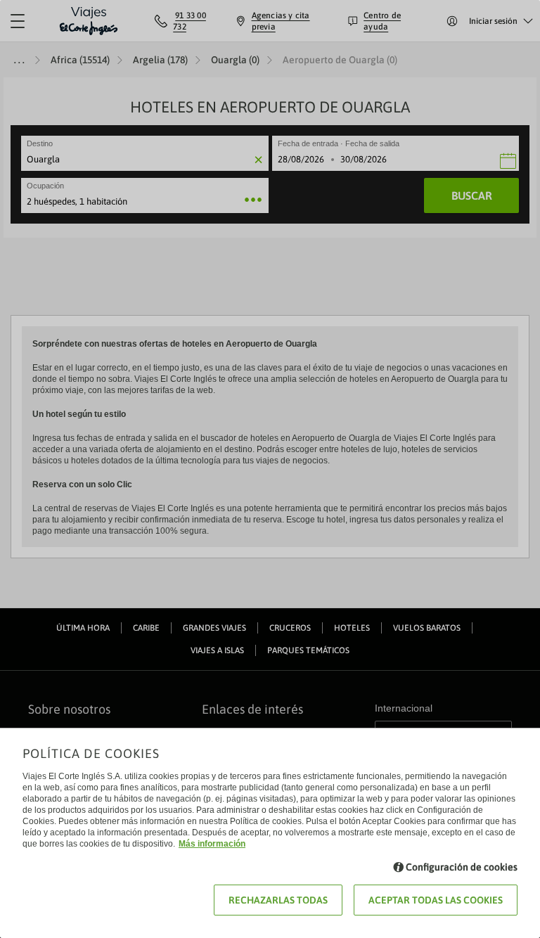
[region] (270, 469)
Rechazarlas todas (278, 900)
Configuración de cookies (462, 867)
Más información (212, 844)
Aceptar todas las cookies (435, 900)
